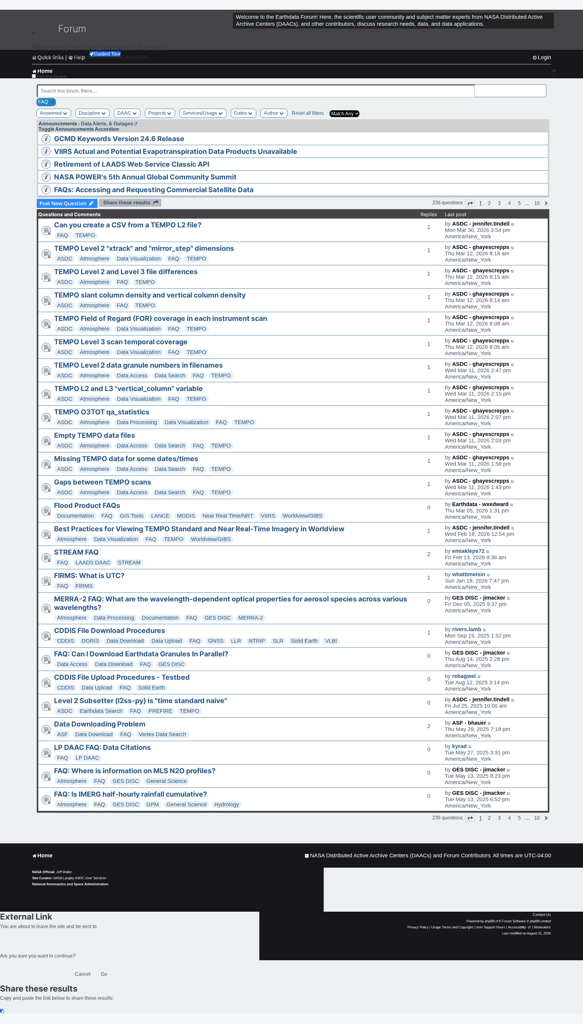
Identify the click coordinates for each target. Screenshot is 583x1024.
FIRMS (84, 586)
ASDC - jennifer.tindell (481, 224)
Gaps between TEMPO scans (102, 482)
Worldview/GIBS (302, 516)
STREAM (129, 563)
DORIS (90, 641)
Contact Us (542, 915)
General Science (166, 781)
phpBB (490, 921)
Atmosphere (94, 259)
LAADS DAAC (93, 563)
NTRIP (257, 641)
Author (271, 113)
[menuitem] (398, 856)
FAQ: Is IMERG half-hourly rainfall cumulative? (130, 794)
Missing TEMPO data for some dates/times (126, 458)
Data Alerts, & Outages (107, 123)
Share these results (127, 203)
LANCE (160, 516)
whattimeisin (468, 574)
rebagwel (464, 676)
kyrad (459, 746)
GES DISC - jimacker (478, 598)
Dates (241, 113)
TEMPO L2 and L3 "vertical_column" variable (128, 388)
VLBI (331, 641)
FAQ (62, 235)
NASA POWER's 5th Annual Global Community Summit (145, 177)
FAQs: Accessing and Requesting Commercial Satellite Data (154, 189)
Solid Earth (304, 641)
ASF (62, 734)
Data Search (170, 376)
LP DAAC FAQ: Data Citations (102, 747)
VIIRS (268, 516)
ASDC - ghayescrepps (480, 247)
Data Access (132, 376)
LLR (236, 641)
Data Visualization (139, 259)
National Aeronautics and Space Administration (70, 884)
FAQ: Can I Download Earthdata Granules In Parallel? (141, 654)
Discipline (90, 113)
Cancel (82, 974)
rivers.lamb (466, 629)
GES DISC (218, 618)
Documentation (75, 516)
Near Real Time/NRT (228, 516)
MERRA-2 (250, 618)
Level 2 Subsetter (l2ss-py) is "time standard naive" (140, 700)
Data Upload (167, 641)
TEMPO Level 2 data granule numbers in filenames (138, 365)
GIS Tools (132, 516)
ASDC (64, 259)
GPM (152, 804)
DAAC (124, 113)
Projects (157, 113)
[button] (470, 203)
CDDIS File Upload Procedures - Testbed (122, 677)
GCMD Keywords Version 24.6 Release (119, 138)
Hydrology (226, 804)
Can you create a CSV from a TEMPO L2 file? (128, 225)
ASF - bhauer (469, 723)
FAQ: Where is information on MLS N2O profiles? (135, 771)
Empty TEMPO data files (94, 435)
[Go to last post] (513, 224)
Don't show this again (52, 76)
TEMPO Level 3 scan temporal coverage (121, 342)
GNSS (215, 641)
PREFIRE (160, 711)
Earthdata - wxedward (480, 504)
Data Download (125, 641)
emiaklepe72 (468, 551)
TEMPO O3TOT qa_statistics (101, 412)
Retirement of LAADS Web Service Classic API (131, 164)
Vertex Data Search (162, 734)
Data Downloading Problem (99, 724)
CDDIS (65, 641)
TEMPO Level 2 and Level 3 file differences (126, 271)
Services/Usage (200, 113)
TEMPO (85, 235)
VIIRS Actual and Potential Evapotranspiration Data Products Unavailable (175, 151)
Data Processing (137, 422)
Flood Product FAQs (87, 505)
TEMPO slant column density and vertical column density (150, 295)
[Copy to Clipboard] (2, 1011)
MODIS (186, 516)
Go (104, 974)
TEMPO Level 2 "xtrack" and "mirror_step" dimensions (144, 248)
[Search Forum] (542, 87)
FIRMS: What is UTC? (89, 575)
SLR (278, 641)
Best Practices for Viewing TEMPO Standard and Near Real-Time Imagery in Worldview (199, 529)
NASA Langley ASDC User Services (79, 878)
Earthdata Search (101, 711)
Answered (51, 113)
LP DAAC (87, 758)
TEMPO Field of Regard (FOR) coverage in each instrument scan (160, 318)
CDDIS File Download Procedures (109, 630)
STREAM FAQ (76, 552)
